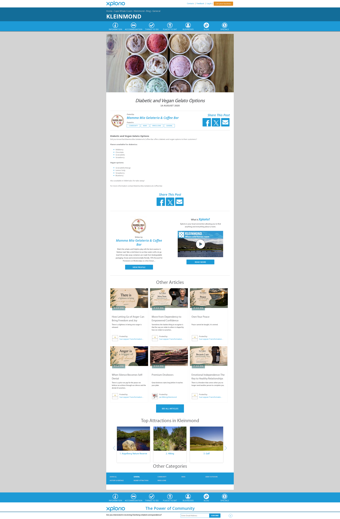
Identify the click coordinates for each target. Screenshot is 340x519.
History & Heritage (117, 480)
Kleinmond (139, 11)
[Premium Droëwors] (169, 356)
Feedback (200, 3)
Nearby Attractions (141, 480)
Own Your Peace (200, 316)
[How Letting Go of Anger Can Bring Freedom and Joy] (129, 298)
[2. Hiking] (169, 439)
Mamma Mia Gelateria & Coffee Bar (153, 117)
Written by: (139, 237)
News (145, 126)
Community (133, 126)
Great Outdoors (211, 477)
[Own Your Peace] (209, 298)
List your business (223, 4)
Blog (148, 11)
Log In (209, 3)
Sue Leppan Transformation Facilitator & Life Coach (131, 339)
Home (109, 11)
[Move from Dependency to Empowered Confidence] (169, 298)
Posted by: (131, 114)
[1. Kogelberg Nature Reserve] (133, 439)
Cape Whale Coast (123, 11)
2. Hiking (170, 453)
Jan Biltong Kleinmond (168, 397)
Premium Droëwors (162, 374)
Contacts (190, 3)
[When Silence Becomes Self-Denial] (129, 356)
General (156, 11)
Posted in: (130, 122)
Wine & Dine (156, 126)
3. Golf (206, 453)
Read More (200, 262)
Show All (113, 477)
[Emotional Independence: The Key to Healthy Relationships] (208, 356)
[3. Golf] (206, 439)
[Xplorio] (117, 3)
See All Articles (170, 408)
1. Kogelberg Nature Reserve (133, 453)
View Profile (139, 267)
